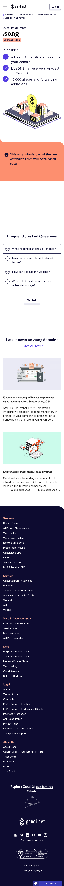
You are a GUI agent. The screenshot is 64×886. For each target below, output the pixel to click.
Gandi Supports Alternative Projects (23, 751)
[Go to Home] (18, 6)
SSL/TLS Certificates (14, 676)
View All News (32, 345)
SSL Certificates (12, 562)
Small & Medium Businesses (18, 590)
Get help (32, 300)
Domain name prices (46, 14)
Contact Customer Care (16, 623)
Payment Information (14, 713)
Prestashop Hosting (14, 547)
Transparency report (14, 733)
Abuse (6, 689)
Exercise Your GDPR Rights (18, 728)
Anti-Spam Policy (12, 718)
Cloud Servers (11, 671)
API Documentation (13, 638)
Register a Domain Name (16, 651)
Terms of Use (10, 694)
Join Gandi (9, 771)
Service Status (11, 628)
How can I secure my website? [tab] (31, 271)
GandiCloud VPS (12, 552)
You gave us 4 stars (32, 840)
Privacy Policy (11, 723)
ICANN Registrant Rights (16, 704)
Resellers (8, 585)
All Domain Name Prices (16, 528)
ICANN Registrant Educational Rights (23, 709)
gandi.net (10, 14)
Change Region (30, 865)
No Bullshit (9, 761)
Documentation (11, 633)
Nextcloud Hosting (13, 542)
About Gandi (10, 746)
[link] (16, 835)
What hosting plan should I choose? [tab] (34, 248)
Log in (55, 6)
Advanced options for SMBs (18, 595)
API (5, 605)
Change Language (32, 870)
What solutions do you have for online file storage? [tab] (31, 283)
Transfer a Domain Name (16, 656)
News (6, 766)
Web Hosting (10, 533)
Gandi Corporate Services (17, 580)
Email (6, 557)
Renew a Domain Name (15, 661)
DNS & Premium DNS (14, 567)
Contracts (8, 699)
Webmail (7, 600)
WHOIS (7, 610)
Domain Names (25, 14)
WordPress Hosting (13, 538)
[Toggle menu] (5, 6)
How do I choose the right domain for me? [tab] (33, 260)
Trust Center (10, 756)
